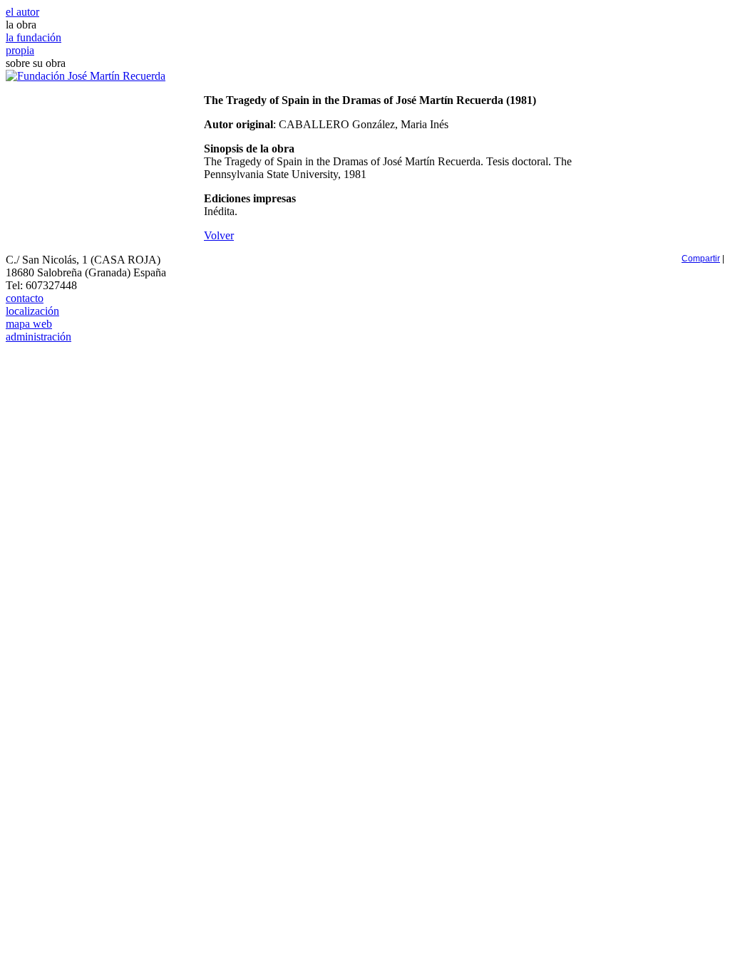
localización (32, 311)
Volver (219, 235)
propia (20, 50)
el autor (22, 12)
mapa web (29, 324)
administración (38, 337)
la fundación (33, 37)
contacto (24, 298)
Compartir (701, 259)
